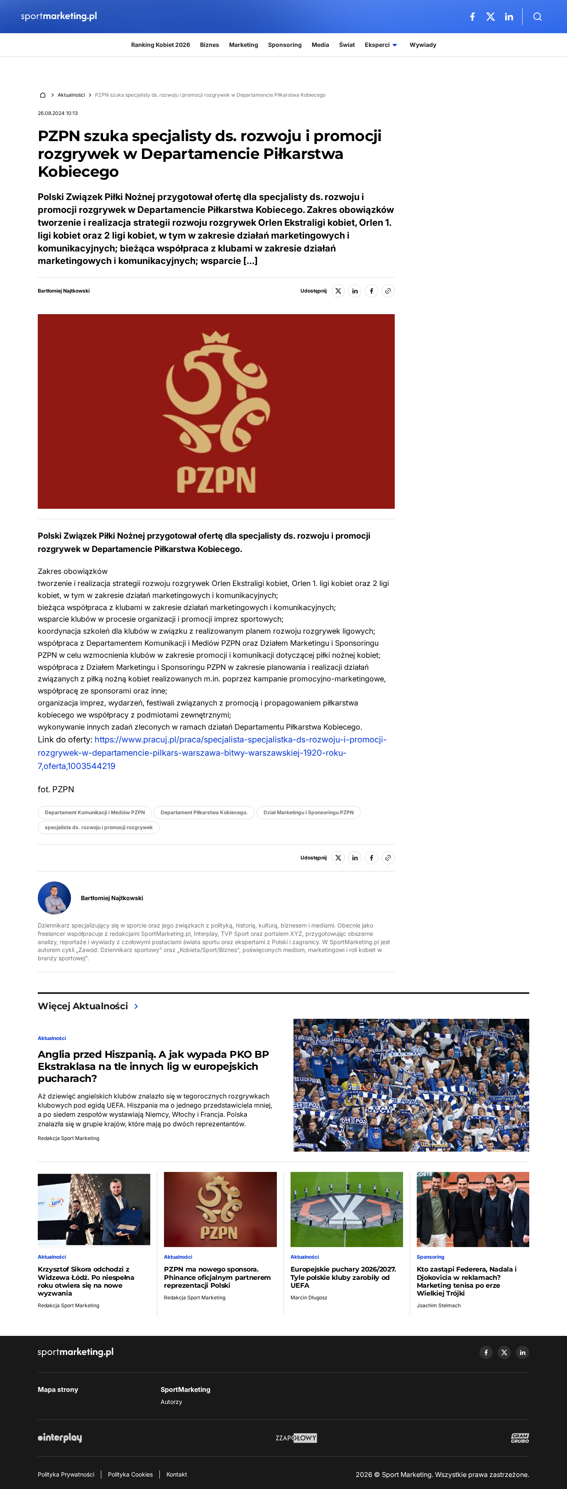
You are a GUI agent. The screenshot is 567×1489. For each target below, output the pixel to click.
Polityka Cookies (130, 1474)
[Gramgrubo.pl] (520, 1438)
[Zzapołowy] (297, 1438)
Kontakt (176, 1474)
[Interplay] (60, 1438)
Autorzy (171, 1401)
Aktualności (71, 95)
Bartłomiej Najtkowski (64, 290)
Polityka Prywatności (66, 1474)
